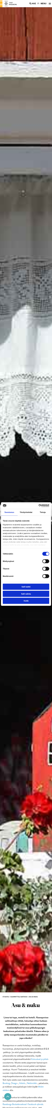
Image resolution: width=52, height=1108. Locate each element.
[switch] (45, 561)
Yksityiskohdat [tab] (26, 512)
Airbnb (22, 1083)
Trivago (14, 1083)
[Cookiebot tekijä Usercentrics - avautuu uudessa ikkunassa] (38, 505)
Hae (34, 4)
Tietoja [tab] (43, 512)
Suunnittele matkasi (18, 997)
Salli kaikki (26, 587)
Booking (6, 1083)
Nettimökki (32, 1083)
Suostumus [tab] (9, 512)
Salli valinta (26, 594)
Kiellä (26, 601)
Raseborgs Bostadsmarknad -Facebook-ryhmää (23, 1104)
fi (38, 4)
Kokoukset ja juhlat (39, 1059)
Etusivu (6, 997)
